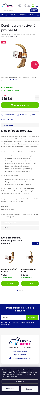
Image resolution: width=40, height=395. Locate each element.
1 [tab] (17, 290)
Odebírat (32, 317)
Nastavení (20, 381)
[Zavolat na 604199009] (25, 5)
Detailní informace (16, 80)
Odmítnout (10, 388)
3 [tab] (20, 290)
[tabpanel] (10, 267)
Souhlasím (30, 389)
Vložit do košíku (21, 105)
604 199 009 (22, 355)
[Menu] (37, 5)
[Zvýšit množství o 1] (37, 96)
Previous (33, 243)
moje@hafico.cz (22, 351)
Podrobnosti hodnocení (28, 34)
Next (37, 243)
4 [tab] (22, 290)
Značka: (7, 119)
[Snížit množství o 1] (37, 98)
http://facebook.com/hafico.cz (21, 358)
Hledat (34, 10)
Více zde (14, 377)
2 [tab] (19, 290)
